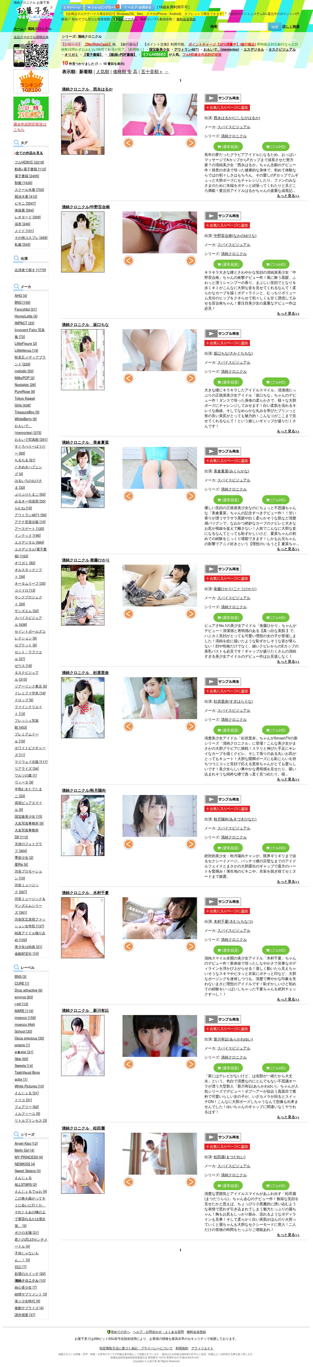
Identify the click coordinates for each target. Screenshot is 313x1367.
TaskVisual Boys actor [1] (27, 1076)
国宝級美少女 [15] (28, 816)
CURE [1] (22, 983)
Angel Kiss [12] (26, 1143)
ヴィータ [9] (24, 782)
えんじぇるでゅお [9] (31, 1191)
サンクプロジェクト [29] (28, 600)
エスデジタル (254, 49)
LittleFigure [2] (26, 343)
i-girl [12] (21, 1003)
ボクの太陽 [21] (27, 1232)
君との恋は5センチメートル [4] (31, 1243)
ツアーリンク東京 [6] (31, 686)
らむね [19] (23, 507)
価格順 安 (122, 71)
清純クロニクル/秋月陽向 (84, 790)
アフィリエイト (202, 1348)
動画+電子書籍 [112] (30, 168)
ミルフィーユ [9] (27, 1113)
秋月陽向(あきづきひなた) (235, 818)
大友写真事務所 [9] (29, 823)
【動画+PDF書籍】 (122, 54)
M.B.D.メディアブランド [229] (30, 360)
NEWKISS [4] (25, 1163)
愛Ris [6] (21, 864)
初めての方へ (127, 19)
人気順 (102, 71)
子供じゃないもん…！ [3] (27, 1256)
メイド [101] (24, 230)
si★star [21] (24, 1051)
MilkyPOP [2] (24, 377)
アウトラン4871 (186, 49)
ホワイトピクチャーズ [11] (30, 751)
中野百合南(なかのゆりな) (235, 235)
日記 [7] (20, 1266)
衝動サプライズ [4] (29, 1307)
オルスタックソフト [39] (28, 573)
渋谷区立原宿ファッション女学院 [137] (30, 922)
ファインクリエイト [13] (28, 710)
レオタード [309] (28, 216)
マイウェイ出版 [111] (31, 761)
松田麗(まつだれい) (230, 1156)
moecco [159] (25, 1017)
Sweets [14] (24, 1065)
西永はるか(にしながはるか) (237, 117)
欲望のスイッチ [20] (30, 1273)
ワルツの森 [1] (26, 775)
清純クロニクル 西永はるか (87, 89)
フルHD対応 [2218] (29, 162)
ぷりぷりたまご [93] (30, 494)
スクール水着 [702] (29, 189)
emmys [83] (24, 996)
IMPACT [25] (24, 322)
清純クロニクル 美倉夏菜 (85, 442)
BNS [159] (22, 302)
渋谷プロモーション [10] (28, 874)
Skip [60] (21, 1058)
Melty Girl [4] (24, 1150)
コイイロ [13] (25, 590)
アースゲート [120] (29, 528)
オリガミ (71, 54)
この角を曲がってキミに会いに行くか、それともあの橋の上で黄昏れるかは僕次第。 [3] (30, 1212)
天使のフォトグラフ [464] (28, 847)
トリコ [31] (23, 1099)
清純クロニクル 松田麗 (83, 1128)
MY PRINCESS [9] (29, 1157)
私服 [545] (22, 244)
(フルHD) (277, 146)
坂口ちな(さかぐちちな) (233, 353)
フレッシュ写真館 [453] (27, 724)
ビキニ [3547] (25, 203)
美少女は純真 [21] (28, 946)
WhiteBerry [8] (26, 418)
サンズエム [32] (27, 610)
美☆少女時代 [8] (27, 1300)
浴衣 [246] (22, 223)
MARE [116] (24, 1010)
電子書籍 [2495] (27, 175)
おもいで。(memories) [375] (28, 429)
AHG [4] (21, 295)
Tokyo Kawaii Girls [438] (25, 402)
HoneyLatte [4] (26, 316)
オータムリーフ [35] (30, 583)
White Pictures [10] (29, 1086)
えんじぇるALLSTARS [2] (26, 1181)
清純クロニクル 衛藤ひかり (86, 560)
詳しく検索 (291, 26)
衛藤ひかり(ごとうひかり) (235, 588)
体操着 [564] (24, 210)
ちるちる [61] (25, 459)
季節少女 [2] (24, 857)
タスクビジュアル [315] (27, 676)
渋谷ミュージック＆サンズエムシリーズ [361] (30, 905)
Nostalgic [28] (25, 384)
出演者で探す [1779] (30, 269)
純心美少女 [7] (26, 1287)
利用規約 (182, 1348)
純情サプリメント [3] (31, 1294)
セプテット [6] (26, 645)
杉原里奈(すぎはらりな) (233, 701)
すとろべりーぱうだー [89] (30, 450)
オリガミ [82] (25, 562)
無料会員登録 (186, 19)
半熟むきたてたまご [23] (28, 792)
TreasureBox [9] (27, 411)
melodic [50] (24, 370)
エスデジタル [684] (29, 542)
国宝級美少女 (159, 49)
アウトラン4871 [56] (30, 514)
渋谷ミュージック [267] (27, 888)
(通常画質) (230, 146)
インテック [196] (28, 535)
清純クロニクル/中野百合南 (86, 207)
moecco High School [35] (25, 1028)
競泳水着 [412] (26, 196)
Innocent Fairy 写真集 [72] (30, 333)
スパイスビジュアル (233, 126)
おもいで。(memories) (221, 49)
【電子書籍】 (93, 54)
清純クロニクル (234, 135)
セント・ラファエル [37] (28, 655)
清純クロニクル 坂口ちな (85, 324)
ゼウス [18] (23, 665)
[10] (30, 1280)
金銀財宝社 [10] (27, 953)
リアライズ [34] (27, 768)
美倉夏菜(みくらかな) (231, 470)
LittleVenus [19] (26, 350)
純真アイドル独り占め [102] (30, 936)
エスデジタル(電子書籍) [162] (31, 552)
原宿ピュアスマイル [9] (28, 806)
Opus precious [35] (29, 1038)
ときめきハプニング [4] (28, 470)
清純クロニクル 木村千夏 (85, 892)
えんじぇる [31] (27, 1092)
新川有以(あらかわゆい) (233, 1038)
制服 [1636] (23, 182)
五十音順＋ (152, 71)
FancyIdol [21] (26, 309)
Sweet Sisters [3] (28, 1170)
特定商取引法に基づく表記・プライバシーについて (136, 1348)
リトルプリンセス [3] (31, 1120)
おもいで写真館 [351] (31, 439)
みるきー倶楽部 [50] (30, 501)
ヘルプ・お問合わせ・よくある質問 (158, 1331)
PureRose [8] (25, 391)
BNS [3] (20, 976)
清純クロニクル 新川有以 (85, 1010)
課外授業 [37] (25, 1314)
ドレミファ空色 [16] (30, 692)
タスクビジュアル (282, 49)
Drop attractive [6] (28, 990)
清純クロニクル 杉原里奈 (85, 672)
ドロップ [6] (24, 699)
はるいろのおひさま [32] (28, 484)
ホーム (18, 28)
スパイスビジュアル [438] (28, 621)
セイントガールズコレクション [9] (30, 635)
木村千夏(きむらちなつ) (233, 921)
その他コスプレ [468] (31, 237)
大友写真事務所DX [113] (27, 833)
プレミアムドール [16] (27, 737)
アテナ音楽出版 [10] (30, 521)
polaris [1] (22, 1044)
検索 (214, 26)
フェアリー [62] (27, 1106)
